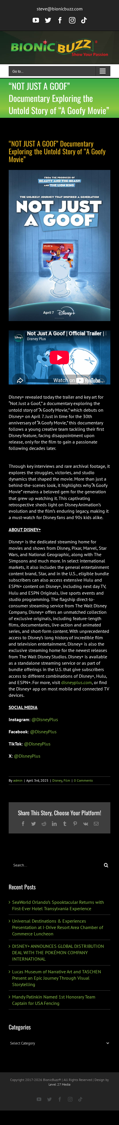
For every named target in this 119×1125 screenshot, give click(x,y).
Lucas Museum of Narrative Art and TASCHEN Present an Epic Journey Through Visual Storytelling (56, 978)
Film (67, 780)
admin (18, 780)
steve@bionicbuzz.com (60, 9)
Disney (57, 780)
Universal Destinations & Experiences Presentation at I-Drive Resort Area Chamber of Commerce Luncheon (57, 927)
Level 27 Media (59, 1084)
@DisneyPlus (44, 719)
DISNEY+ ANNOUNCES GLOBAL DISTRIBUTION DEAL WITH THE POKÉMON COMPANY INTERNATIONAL (58, 952)
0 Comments (83, 780)
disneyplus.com (76, 682)
